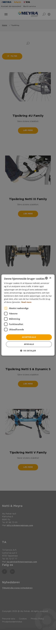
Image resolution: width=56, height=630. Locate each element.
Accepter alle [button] (29, 337)
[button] (28, 350)
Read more (26, 302)
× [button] (50, 278)
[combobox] (46, 278)
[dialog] (28, 315)
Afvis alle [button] (29, 344)
